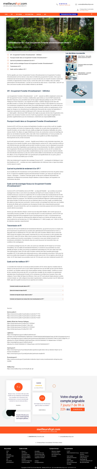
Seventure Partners (72, 457)
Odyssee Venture (84, 456)
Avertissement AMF (39, 454)
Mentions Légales (26, 456)
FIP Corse (8, 454)
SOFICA (8, 457)
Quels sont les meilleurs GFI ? (18, 69)
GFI (7, 459)
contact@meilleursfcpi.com (60, 467)
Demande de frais (79, 101)
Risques (24, 451)
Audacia (69, 459)
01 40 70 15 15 (77, 409)
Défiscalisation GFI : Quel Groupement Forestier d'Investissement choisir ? (39, 43)
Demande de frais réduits (68, 14)
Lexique (37, 461)
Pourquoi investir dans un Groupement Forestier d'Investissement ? (28, 57)
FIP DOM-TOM (10, 456)
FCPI (7, 451)
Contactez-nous (25, 454)
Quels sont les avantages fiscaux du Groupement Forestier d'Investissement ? (31, 63)
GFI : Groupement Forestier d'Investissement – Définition (26, 55)
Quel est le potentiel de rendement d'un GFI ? (22, 60)
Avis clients (24, 453)
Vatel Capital (70, 456)
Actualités (37, 451)
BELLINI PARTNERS (84, 462)
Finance (11, 38)
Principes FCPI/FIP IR (40, 456)
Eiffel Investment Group (73, 453)
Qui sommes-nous (39, 453)
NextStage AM (83, 459)
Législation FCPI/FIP (39, 457)
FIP (7, 453)
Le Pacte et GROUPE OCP (86, 461)
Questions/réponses (27, 461)
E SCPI (68, 451)
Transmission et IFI (15, 66)
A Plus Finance (83, 457)
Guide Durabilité (26, 462)
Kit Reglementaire (39, 462)
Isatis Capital (70, 461)
